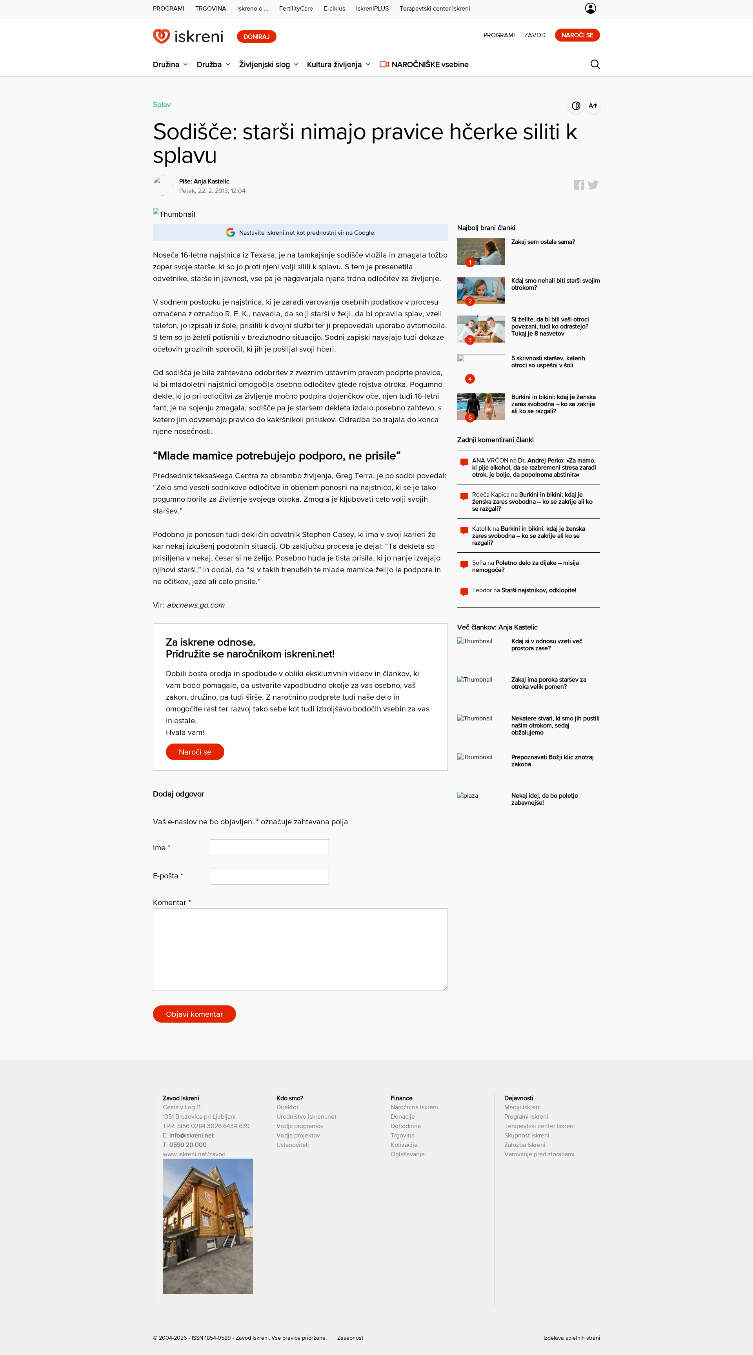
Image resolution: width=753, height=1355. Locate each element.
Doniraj (257, 36)
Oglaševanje (408, 1153)
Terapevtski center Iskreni (539, 1125)
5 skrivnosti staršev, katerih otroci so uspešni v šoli (548, 361)
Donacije (403, 1116)
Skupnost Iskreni (526, 1135)
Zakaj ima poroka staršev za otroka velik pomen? (548, 683)
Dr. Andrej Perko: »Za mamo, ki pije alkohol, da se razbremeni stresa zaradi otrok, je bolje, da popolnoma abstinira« (534, 467)
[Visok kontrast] (576, 106)
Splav (162, 104)
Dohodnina (406, 1125)
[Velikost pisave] (593, 106)
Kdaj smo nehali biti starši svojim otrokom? (555, 284)
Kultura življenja (334, 64)
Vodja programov (300, 1125)
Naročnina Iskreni (414, 1106)
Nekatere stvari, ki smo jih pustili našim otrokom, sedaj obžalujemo (555, 725)
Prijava (590, 8)
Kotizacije (404, 1144)
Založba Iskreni (525, 1144)
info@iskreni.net (191, 1135)
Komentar (172, 902)
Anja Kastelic (211, 181)
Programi (499, 34)
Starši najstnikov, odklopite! (539, 589)
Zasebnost (350, 1338)
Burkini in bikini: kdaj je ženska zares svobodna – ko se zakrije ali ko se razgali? (553, 403)
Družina (166, 64)
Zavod (535, 34)
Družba (209, 64)
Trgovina (403, 1135)
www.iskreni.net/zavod (194, 1153)
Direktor (287, 1106)
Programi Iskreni (526, 1116)
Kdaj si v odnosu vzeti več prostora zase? (546, 644)
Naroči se (577, 34)
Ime (161, 847)
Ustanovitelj (292, 1144)
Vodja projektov (298, 1135)
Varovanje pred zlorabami (539, 1153)
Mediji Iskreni (522, 1106)
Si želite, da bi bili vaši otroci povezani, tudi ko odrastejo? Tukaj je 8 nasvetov (550, 326)
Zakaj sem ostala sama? (543, 241)
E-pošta (168, 875)
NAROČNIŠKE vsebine (430, 64)
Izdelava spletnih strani (572, 1338)
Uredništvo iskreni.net (306, 1116)
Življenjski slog (264, 64)
